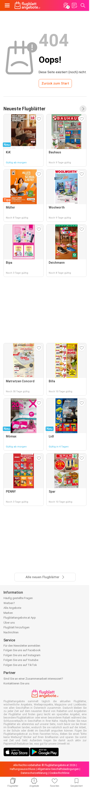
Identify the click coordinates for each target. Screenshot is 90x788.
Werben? (9, 603)
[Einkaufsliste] (74, 5)
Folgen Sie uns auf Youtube (20, 660)
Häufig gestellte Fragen (18, 598)
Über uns (9, 622)
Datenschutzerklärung (34, 773)
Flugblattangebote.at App (19, 617)
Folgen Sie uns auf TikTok (20, 665)
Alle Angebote (12, 607)
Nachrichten (11, 632)
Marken (8, 612)
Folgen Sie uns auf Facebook (22, 650)
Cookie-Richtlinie (59, 773)
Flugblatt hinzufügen (16, 627)
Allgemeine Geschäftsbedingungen (58, 769)
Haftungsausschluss (22, 769)
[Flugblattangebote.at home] (27, 5)
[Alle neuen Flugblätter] (83, 108)
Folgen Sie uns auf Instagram (21, 655)
